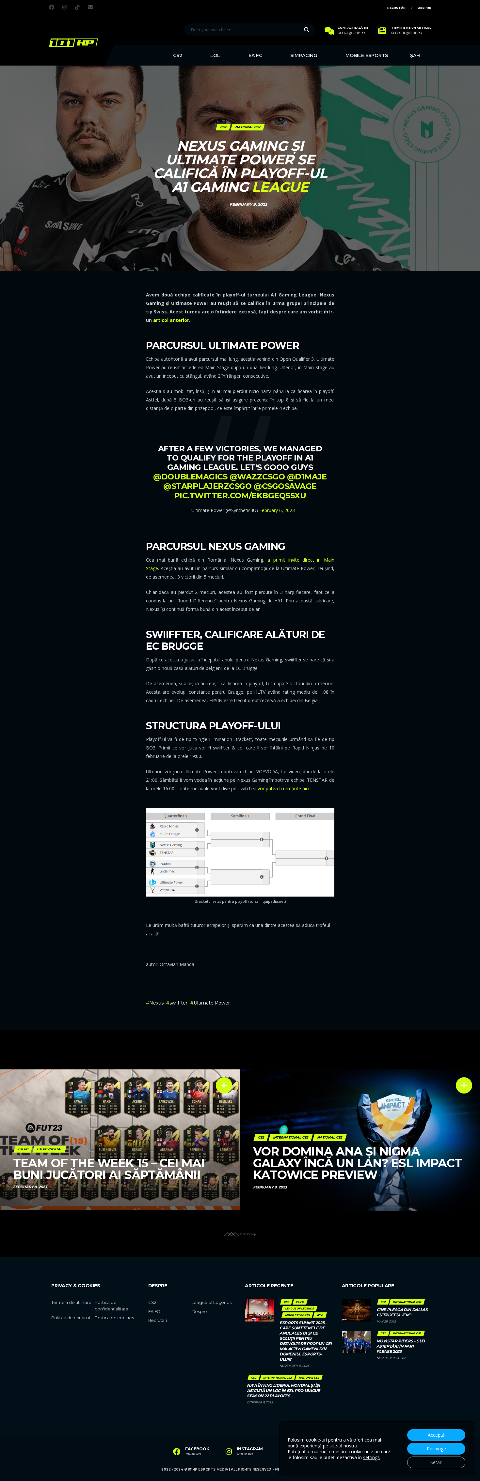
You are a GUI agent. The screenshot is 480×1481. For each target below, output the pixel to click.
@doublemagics (190, 476)
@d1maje (307, 476)
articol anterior (171, 320)
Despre (424, 7)
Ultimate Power (212, 1003)
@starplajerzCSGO (207, 486)
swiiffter (178, 1003)
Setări (436, 1462)
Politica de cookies (114, 1317)
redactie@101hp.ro (406, 33)
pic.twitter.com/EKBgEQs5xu (240, 495)
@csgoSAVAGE (285, 486)
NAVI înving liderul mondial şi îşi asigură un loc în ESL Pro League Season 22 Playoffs (283, 1390)
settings (371, 1457)
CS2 (177, 55)
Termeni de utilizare (71, 1302)
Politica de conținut (71, 1317)
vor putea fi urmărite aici (283, 788)
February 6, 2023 (277, 510)
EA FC (255, 55)
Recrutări (397, 7)
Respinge (436, 1448)
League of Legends (212, 1302)
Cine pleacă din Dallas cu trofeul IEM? (402, 1312)
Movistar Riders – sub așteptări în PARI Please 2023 (400, 1346)
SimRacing (303, 55)
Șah (415, 55)
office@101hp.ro (351, 33)
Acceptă (436, 1435)
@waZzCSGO (257, 476)
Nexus (156, 1003)
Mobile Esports (366, 55)
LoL (215, 55)
